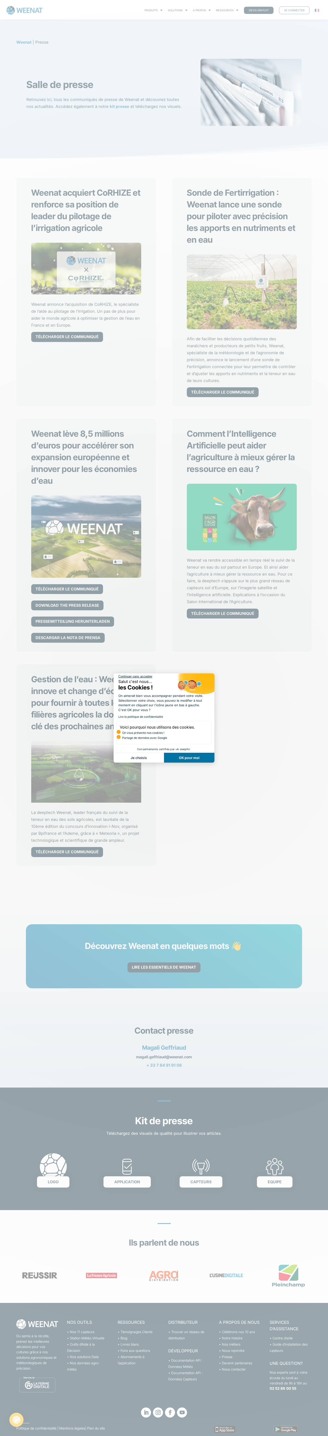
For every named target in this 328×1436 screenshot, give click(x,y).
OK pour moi (189, 758)
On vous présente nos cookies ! (143, 733)
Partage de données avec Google (144, 738)
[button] (16, 1420)
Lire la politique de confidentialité (140, 716)
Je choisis (139, 758)
